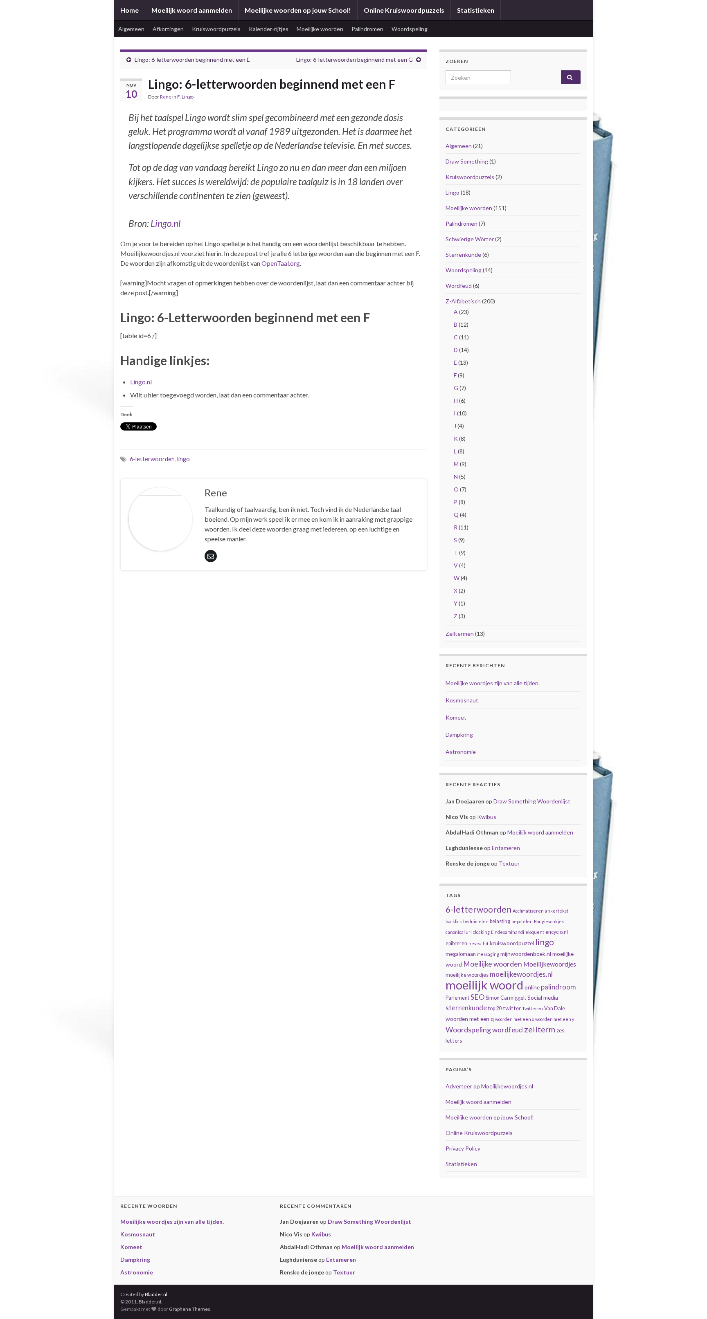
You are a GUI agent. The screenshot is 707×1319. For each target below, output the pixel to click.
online (532, 987)
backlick (454, 921)
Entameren (506, 847)
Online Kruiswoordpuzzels (404, 10)
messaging (488, 954)
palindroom (558, 987)
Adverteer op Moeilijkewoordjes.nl (489, 1086)
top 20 (495, 1008)
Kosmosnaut (462, 700)
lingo (183, 458)
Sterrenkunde (463, 254)
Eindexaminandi (507, 932)
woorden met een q (470, 1018)
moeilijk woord (484, 985)
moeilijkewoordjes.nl (521, 974)
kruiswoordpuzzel (512, 943)
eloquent (534, 932)
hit (486, 943)
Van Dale (554, 1008)
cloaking (481, 932)
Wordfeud (459, 285)
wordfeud (507, 1029)
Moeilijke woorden (320, 28)
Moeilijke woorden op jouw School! (298, 10)
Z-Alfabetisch (463, 301)
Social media (542, 997)
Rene (165, 97)
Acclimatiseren (528, 910)
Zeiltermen (460, 633)
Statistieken (475, 10)
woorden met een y (554, 1019)
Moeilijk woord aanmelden (191, 10)
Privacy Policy (463, 1148)
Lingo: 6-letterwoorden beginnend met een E (192, 59)
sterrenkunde (466, 1008)
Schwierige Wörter (470, 239)
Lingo (188, 97)
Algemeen (131, 28)
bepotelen (522, 921)
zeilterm (539, 1029)
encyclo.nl (556, 932)
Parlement (457, 998)
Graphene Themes (189, 1309)
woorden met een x (514, 1019)
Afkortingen (168, 28)
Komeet (456, 717)
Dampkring (459, 734)
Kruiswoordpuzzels (216, 28)
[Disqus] (273, 699)
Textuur (509, 863)
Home (129, 10)
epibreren (456, 943)
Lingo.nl (165, 223)
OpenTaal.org (280, 263)
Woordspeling (410, 28)
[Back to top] (688, 1300)
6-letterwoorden (152, 458)
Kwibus (486, 816)
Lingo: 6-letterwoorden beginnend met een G (354, 59)
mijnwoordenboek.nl (525, 953)
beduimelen (476, 921)
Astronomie (461, 751)
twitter (512, 1008)
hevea (475, 943)
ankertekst (556, 910)
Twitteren (532, 1008)
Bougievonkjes (549, 921)
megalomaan (461, 954)
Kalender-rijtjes (268, 28)
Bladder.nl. (157, 1294)
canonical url (459, 932)
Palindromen (367, 28)
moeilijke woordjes (467, 975)
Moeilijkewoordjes (549, 964)
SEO (477, 997)
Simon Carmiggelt (506, 998)
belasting (500, 921)
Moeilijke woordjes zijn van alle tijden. (493, 683)
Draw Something (467, 161)
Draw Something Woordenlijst (531, 801)
